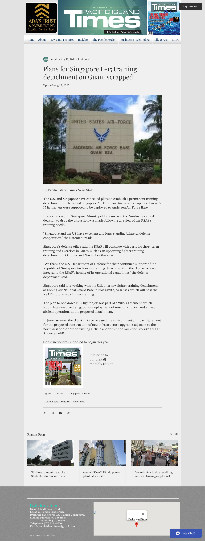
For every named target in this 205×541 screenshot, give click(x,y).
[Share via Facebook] (44, 412)
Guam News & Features (57, 401)
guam (48, 393)
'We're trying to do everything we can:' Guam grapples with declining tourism (154, 474)
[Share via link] (68, 412)
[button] (190, 6)
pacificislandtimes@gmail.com (56, 526)
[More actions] (160, 59)
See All (174, 434)
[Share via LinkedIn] (60, 412)
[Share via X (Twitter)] (52, 412)
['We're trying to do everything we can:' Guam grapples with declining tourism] (154, 453)
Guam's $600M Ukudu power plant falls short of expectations (101, 474)
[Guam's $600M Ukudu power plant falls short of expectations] (102, 453)
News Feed (79, 401)
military (60, 393)
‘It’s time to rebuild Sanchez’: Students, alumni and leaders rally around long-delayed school (49, 474)
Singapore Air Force (79, 393)
